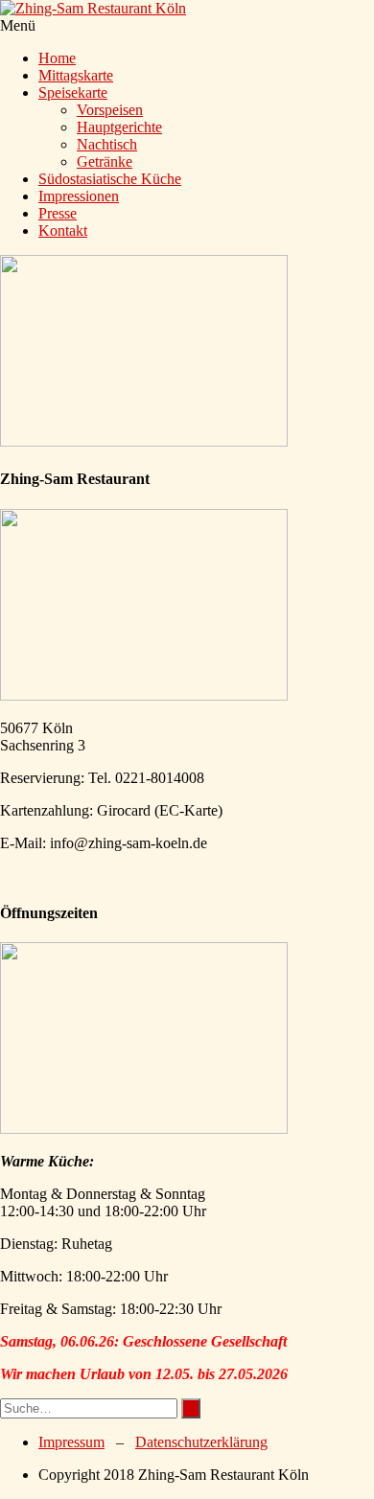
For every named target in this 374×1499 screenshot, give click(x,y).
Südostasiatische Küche (109, 179)
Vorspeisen (110, 110)
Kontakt (62, 230)
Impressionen (78, 196)
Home (57, 58)
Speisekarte (72, 92)
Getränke (104, 161)
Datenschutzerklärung (201, 1442)
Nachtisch (107, 144)
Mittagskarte (75, 75)
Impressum (71, 1442)
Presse (57, 213)
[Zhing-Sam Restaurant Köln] (93, 8)
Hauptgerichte (119, 127)
